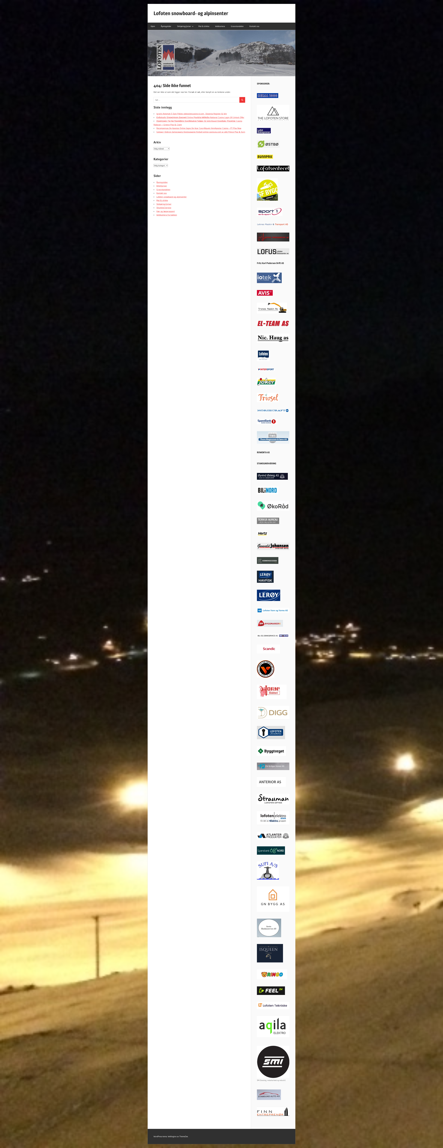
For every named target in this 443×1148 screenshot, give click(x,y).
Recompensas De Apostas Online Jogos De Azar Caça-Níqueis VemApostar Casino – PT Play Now (198, 128)
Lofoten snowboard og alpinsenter (171, 197)
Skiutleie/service (163, 207)
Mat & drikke (203, 26)
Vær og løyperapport (165, 211)
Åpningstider (166, 26)
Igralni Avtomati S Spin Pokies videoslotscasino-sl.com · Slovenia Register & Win (191, 113)
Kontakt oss (254, 26)
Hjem (153, 26)
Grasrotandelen (237, 26)
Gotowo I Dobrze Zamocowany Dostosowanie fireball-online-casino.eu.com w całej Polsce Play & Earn (200, 132)
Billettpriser (161, 186)
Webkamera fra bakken (166, 215)
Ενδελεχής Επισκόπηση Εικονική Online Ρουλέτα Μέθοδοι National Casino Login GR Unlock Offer (200, 117)
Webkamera (220, 26)
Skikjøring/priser (184, 26)
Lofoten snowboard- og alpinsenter (191, 13)
